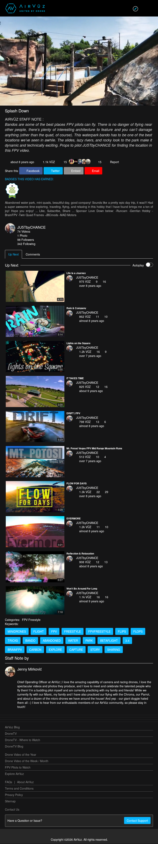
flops (138, 632)
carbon (35, 650)
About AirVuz (25, 782)
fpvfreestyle (99, 632)
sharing (113, 650)
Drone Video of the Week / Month (26, 761)
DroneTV (11, 734)
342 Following (26, 244)
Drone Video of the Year (20, 755)
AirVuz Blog (12, 727)
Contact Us (12, 810)
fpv (54, 632)
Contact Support (137, 821)
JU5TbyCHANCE (31, 227)
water (73, 641)
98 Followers (25, 240)
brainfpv (15, 650)
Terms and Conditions (19, 789)
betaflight (109, 641)
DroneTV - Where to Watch (22, 740)
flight (38, 632)
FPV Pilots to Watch (17, 768)
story (95, 650)
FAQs (8, 782)
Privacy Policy (14, 795)
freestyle (72, 632)
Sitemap (10, 801)
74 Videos (23, 232)
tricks (13, 641)
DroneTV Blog (14, 747)
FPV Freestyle (31, 620)
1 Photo (22, 236)
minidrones (17, 632)
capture (76, 650)
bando (30, 641)
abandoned (52, 641)
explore (55, 650)
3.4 (127, 641)
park (89, 641)
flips (122, 632)
